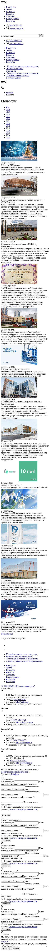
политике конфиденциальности (32, 946)
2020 (8, 123)
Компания (10, 12)
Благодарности (12, 18)
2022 (8, 119)
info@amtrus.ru (22, 702)
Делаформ (15, 774)
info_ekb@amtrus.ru (24, 742)
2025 (8, 112)
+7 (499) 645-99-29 (18, 720)
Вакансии (10, 679)
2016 (8, 130)
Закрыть (4, 941)
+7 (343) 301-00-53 (18, 740)
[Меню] (3, 3)
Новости (10, 14)
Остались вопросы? (26, 686)
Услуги (9, 9)
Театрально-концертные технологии (22, 659)
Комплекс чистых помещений (19, 656)
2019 (8, 126)
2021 (8, 121)
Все (7, 107)
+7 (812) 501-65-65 (18, 760)
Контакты (10, 21)
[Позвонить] (2, 88)
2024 (8, 114)
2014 (8, 135)
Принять (5, 949)
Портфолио (11, 7)
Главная (9, 92)
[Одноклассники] (8, 650)
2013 (8, 137)
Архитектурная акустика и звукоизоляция (24, 661)
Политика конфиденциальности (15, 772)
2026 (8, 110)
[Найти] (41, 35)
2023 (8, 117)
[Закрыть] (2, 777)
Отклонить (15, 949)
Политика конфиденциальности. (23, 809)
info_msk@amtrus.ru (24, 722)
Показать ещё (7, 634)
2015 (8, 133)
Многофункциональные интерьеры (21, 654)
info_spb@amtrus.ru (24, 763)
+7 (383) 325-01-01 (14, 25)
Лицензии (10, 16)
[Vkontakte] (8, 645)
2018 (8, 128)
